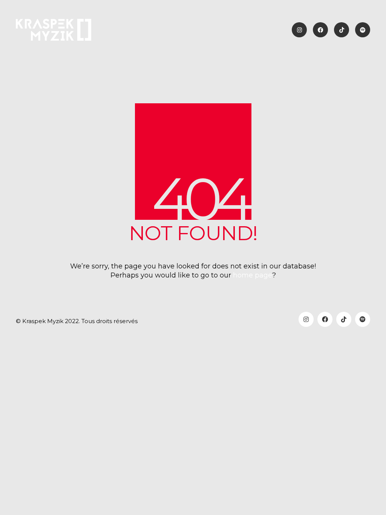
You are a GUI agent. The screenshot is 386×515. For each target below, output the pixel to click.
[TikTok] (343, 319)
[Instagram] (306, 319)
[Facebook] (324, 319)
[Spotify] (362, 319)
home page (252, 275)
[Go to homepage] (53, 30)
